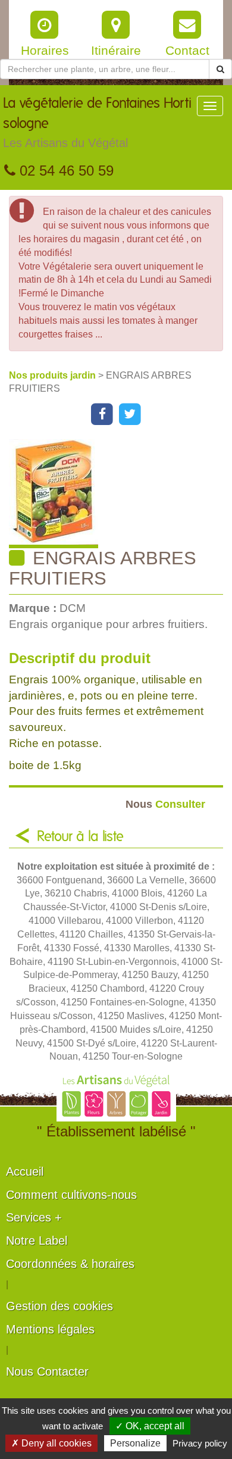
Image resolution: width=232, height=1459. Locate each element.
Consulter (165, 804)
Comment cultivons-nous (71, 1194)
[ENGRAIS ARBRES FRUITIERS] (120, 493)
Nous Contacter (47, 1371)
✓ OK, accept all (149, 1426)
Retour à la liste (80, 837)
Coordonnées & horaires (70, 1263)
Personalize (135, 1443)
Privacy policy (200, 1443)
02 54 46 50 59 (64, 171)
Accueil (24, 1171)
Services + (34, 1217)
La (97, 122)
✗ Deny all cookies (51, 1443)
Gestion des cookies (59, 1306)
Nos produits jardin (53, 375)
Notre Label (36, 1240)
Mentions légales (50, 1329)
